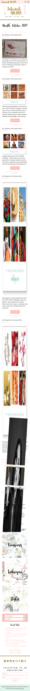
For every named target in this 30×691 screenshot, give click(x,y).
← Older (6, 461)
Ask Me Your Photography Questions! (16, 646)
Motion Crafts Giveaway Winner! (14, 640)
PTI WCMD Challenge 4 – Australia (15, 75)
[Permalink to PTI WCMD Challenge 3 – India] (14, 144)
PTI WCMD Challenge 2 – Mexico (15, 172)
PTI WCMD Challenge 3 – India (15, 124)
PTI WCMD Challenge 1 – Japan (15, 316)
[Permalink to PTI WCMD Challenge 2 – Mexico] (15, 238)
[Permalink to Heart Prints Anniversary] (14, 48)
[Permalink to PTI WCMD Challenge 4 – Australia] (14, 94)
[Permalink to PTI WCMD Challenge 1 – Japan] (15, 382)
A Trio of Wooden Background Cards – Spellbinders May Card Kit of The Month (16, 636)
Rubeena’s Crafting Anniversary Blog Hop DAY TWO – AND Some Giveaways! (16, 630)
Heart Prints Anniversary (15, 32)
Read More (15, 71)
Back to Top (15, 651)
